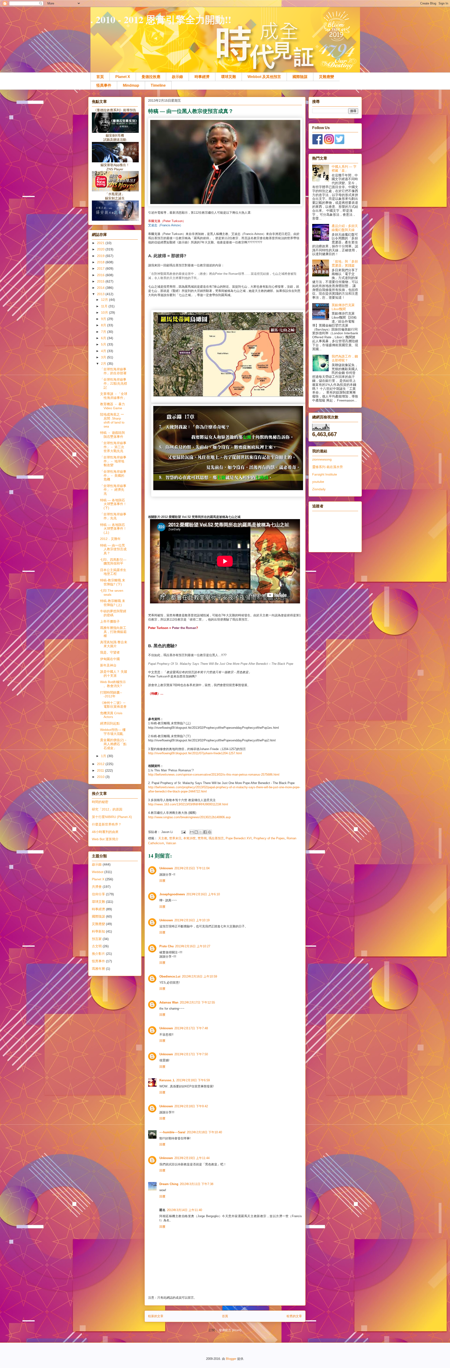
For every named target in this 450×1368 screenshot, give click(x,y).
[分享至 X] (200, 832)
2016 (101, 275)
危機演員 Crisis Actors (111, 715)
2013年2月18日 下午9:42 (191, 1106)
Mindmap (131, 85)
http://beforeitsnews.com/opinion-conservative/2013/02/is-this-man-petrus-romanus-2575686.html (213, 774)
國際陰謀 (300, 77)
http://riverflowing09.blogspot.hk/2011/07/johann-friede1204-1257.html (195, 753)
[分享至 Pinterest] (209, 832)
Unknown (166, 868)
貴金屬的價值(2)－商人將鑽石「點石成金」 (113, 744)
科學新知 (98, 931)
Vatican (171, 843)
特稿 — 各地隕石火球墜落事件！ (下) (113, 504)
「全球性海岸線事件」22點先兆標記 (113, 383)
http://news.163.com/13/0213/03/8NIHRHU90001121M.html (188, 804)
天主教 (162, 838)
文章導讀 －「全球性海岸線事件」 (113, 396)
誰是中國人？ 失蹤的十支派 (113, 673)
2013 (101, 294)
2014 (101, 288)
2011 (101, 770)
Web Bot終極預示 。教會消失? (113, 684)
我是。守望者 (110, 652)
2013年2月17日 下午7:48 (191, 1028)
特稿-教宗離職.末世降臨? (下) (112, 582)
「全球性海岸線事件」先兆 (113, 516)
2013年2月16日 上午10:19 (192, 920)
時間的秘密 (100, 802)
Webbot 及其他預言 (264, 77)
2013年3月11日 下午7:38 (196, 1184)
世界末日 (175, 838)
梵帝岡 (202, 838)
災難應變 (326, 77)
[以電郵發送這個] (191, 832)
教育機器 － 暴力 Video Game (112, 406)
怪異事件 (103, 85)
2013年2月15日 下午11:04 (192, 868)
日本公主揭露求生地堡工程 (113, 572)
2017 (101, 268)
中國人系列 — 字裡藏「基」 (344, 168)
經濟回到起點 (110, 723)
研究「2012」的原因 (107, 809)
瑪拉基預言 (216, 838)
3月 (104, 357)
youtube (318, 481)
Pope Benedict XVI (239, 838)
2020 (101, 249)
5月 (104, 344)
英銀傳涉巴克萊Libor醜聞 (343, 307)
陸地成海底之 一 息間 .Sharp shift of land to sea (112, 420)
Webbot (97, 872)
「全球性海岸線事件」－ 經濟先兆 (113, 490)
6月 (104, 338)
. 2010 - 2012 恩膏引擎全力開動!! (160, 19)
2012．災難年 (110, 539)
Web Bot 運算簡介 (105, 839)
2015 (101, 281)
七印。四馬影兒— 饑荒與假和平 (113, 561)
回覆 (162, 880)
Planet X (122, 77)
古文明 (97, 946)
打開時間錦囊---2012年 (111, 694)
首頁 (100, 77)
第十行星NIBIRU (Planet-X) (112, 817)
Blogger (231, 1359)
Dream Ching (168, 1184)
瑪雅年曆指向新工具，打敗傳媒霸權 (113, 632)
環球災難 (228, 77)
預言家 (97, 939)
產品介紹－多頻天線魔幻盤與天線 (345, 228)
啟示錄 (177, 77)
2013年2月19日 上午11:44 (192, 1158)
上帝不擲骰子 (110, 621)
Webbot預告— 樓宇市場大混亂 (113, 732)
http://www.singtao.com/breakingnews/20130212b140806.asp (189, 817)
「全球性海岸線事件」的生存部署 (113, 371)
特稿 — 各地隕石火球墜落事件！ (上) (113, 529)
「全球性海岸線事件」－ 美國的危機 (113, 475)
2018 (101, 262)
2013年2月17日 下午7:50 (191, 1054)
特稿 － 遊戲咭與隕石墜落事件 (112, 435)
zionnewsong (322, 459)
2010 (101, 777)
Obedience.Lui (169, 976)
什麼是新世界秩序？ (106, 824)
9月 (104, 319)
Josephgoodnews (172, 894)
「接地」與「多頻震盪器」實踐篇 (345, 263)
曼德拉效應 (151, 77)
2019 (101, 256)
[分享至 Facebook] (205, 832)
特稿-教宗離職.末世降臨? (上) (112, 603)
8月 (104, 325)
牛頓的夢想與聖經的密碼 (113, 613)
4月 (104, 351)
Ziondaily (319, 489)
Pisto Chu (166, 946)
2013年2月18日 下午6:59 (193, 1080)
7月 (104, 332)
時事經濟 (202, 77)
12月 (105, 299)
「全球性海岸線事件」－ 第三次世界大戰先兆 (113, 447)
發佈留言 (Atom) (230, 1330)
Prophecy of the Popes (269, 838)
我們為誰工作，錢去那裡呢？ (345, 358)
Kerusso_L (167, 1080)
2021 (101, 243)
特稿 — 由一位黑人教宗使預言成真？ (113, 549)
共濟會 (97, 886)
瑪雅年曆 (98, 968)
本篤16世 (189, 838)
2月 (104, 363)
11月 (105, 306)
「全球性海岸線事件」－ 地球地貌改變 (113, 461)
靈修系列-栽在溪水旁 (327, 467)
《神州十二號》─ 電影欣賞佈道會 (113, 705)
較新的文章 (155, 1316)
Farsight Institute (324, 474)
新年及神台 (108, 665)
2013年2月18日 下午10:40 (204, 1132)
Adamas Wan (168, 1002)
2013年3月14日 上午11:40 (184, 1210)
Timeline (158, 85)
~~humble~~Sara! (172, 1132)
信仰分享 (98, 894)
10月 (105, 312)
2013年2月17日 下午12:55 (197, 1002)
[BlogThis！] (196, 832)
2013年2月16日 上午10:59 (199, 976)
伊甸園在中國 (110, 659)
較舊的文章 (294, 1316)
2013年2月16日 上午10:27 (192, 946)
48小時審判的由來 (105, 832)
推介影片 (98, 953)
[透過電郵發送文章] (183, 832)
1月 (104, 756)
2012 (101, 764)
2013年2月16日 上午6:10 (203, 894)
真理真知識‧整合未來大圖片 (113, 644)
